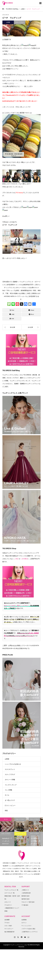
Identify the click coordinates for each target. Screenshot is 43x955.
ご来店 (16, 559)
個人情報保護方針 (9, 931)
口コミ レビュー (10, 805)
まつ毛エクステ (10, 800)
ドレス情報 (8, 790)
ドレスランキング (10, 785)
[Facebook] (26, 304)
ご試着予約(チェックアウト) (29, 931)
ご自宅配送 (24, 559)
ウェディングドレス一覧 (11, 890)
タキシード (7, 902)
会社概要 (6, 919)
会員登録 (24, 919)
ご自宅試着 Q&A (26, 893)
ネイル (7, 795)
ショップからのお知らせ (13, 764)
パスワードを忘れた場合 (28, 928)
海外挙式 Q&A (25, 899)
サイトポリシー (8, 928)
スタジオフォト (10, 769)
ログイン (24, 922)
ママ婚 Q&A (25, 905)
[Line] (13, 304)
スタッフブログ (10, 774)
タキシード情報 (10, 779)
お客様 (7, 759)
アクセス (6, 922)
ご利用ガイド (25, 890)
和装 (6, 810)
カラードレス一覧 (9, 893)
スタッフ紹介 (8, 925)
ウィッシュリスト (27, 925)
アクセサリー (8, 905)
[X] (21, 304)
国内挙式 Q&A (25, 896)
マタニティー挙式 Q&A (28, 902)
